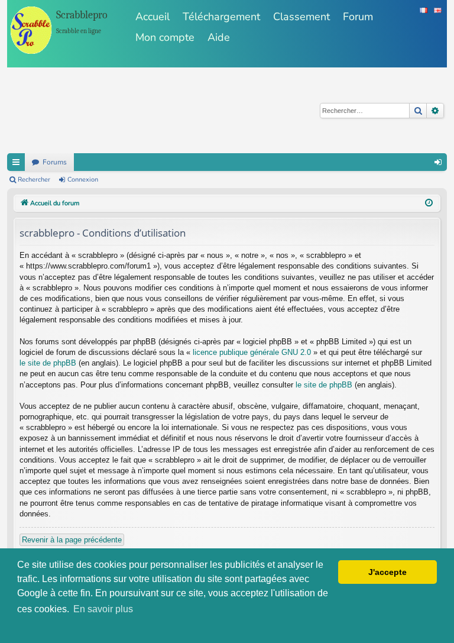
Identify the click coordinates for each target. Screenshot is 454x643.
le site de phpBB (48, 362)
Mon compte (164, 37)
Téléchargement (221, 16)
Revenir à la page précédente (72, 539)
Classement (301, 16)
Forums (55, 162)
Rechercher (34, 179)
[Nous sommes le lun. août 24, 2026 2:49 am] (429, 203)
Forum (358, 16)
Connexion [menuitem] (438, 162)
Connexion (82, 179)
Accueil (152, 16)
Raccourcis (16, 162)
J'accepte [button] (387, 572)
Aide (218, 37)
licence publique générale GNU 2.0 (252, 352)
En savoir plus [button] (103, 609)
